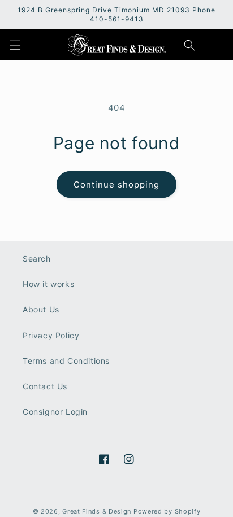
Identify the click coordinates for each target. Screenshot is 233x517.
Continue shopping (116, 184)
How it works (48, 284)
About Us (41, 309)
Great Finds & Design (96, 511)
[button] (15, 45)
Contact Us (45, 386)
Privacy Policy (51, 335)
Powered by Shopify (167, 511)
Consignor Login (55, 411)
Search (37, 258)
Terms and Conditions (66, 361)
